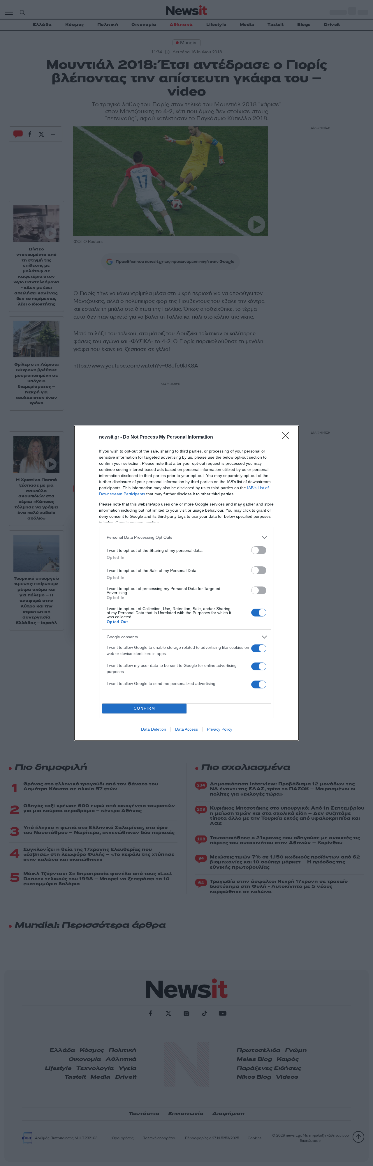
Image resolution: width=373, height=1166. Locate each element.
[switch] (258, 550)
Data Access (186, 729)
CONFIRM (144, 708)
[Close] (287, 437)
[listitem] (186, 537)
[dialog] (186, 583)
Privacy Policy (219, 729)
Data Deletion (153, 729)
